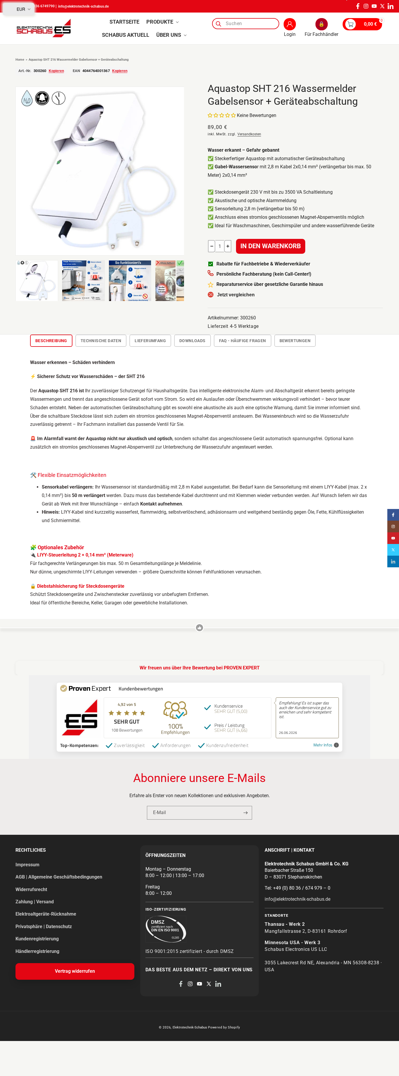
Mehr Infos (322, 745)
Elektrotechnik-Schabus (190, 1027)
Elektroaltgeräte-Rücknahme (45, 914)
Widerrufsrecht (31, 889)
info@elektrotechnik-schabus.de (83, 6)
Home (19, 60)
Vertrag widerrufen (75, 971)
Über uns (168, 35)
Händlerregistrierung (37, 951)
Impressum (27, 864)
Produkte (159, 22)
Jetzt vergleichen (236, 294)
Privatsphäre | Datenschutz (43, 926)
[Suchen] (218, 23)
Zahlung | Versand (34, 901)
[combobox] (245, 23)
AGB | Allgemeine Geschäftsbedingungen (58, 877)
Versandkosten (249, 134)
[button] (162, 22)
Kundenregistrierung (37, 939)
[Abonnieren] (245, 813)
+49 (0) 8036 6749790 (37, 6)
